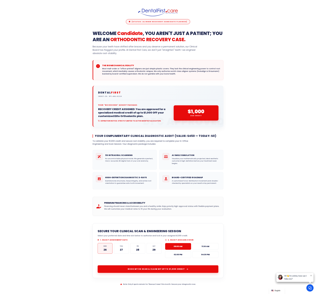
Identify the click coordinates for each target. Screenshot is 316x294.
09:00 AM (178, 246)
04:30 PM (205, 254)
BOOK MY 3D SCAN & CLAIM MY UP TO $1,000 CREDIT (156, 269)
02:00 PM (178, 254)
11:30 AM (205, 246)
